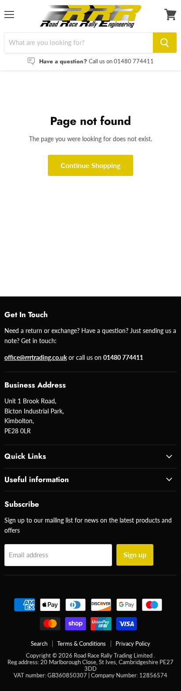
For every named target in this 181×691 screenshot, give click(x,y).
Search (39, 643)
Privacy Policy (133, 643)
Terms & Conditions (81, 643)
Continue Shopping (90, 165)
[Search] (165, 43)
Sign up (134, 554)
